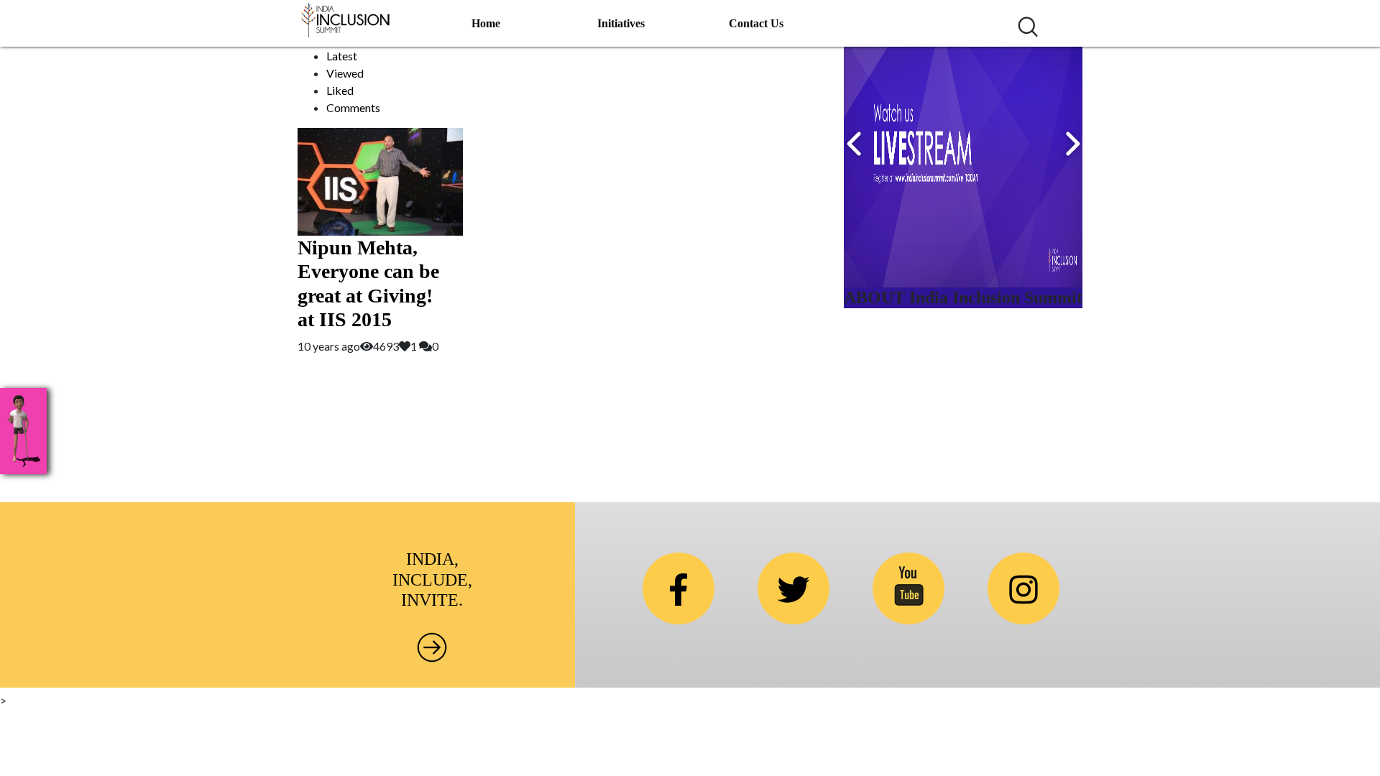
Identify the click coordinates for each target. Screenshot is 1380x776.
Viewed (345, 73)
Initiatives (621, 23)
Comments (353, 107)
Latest (341, 56)
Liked (340, 90)
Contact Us (756, 23)
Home (486, 23)
